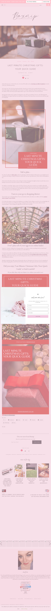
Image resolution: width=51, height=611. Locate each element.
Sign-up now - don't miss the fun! (12, 1)
